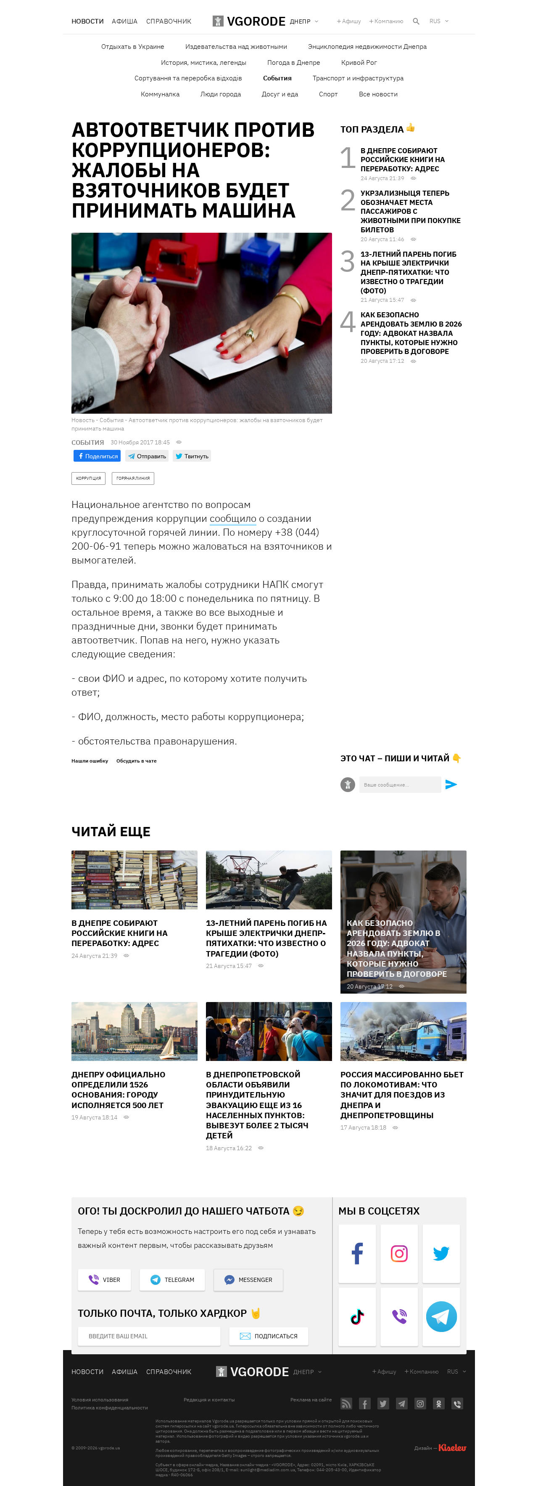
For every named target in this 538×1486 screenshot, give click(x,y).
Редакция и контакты (209, 1399)
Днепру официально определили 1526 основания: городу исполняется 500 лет (118, 1089)
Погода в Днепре (293, 62)
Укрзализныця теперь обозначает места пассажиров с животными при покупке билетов (411, 211)
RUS (435, 21)
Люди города (220, 94)
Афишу (351, 21)
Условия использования (99, 1399)
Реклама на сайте (311, 1399)
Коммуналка (160, 94)
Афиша (124, 21)
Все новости (378, 94)
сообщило (233, 518)
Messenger (255, 1280)
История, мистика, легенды (203, 62)
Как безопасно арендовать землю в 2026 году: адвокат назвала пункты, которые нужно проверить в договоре (411, 333)
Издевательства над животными (236, 46)
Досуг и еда (280, 94)
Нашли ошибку (89, 760)
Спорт (328, 94)
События (277, 78)
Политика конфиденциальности (109, 1407)
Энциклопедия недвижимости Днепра (367, 46)
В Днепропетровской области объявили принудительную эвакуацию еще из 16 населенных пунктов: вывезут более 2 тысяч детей (257, 1105)
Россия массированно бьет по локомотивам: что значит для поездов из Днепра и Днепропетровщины (402, 1094)
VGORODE (259, 1371)
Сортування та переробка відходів (188, 78)
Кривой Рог (359, 62)
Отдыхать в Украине (132, 46)
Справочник (169, 21)
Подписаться (276, 1336)
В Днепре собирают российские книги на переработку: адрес (403, 160)
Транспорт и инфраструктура (358, 78)
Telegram (179, 1280)
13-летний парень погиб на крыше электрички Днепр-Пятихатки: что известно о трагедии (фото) (408, 272)
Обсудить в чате (136, 760)
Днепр (303, 1372)
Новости (87, 21)
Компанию (389, 21)
